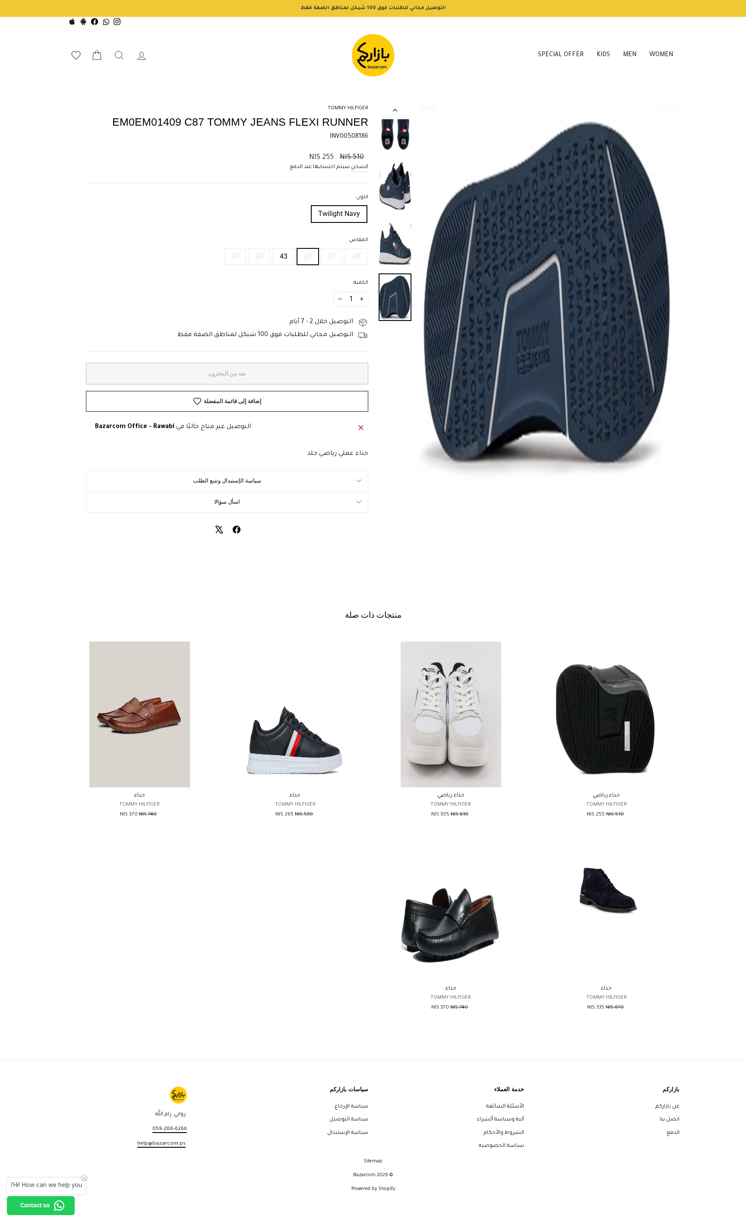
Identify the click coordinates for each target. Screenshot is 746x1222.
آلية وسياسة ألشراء (500, 1120)
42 (308, 256)
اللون (362, 197)
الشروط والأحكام (504, 1133)
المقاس (358, 240)
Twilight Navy (339, 213)
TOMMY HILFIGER (348, 108)
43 (284, 256)
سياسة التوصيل (348, 1120)
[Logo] (373, 55)
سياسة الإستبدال (347, 1133)
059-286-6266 (169, 1129)
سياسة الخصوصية (501, 1146)
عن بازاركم (667, 1107)
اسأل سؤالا (227, 501)
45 (235, 256)
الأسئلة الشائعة (505, 1107)
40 (356, 256)
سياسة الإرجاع (351, 1107)
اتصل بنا (670, 1120)
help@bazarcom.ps (161, 1144)
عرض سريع (606, 777)
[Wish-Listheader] (76, 55)
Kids (603, 55)
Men (629, 55)
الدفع (673, 1133)
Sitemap (373, 1161)
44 (259, 256)
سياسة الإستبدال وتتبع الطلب (227, 480)
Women (661, 55)
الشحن (359, 167)
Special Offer (561, 55)
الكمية (361, 283)
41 (332, 256)
